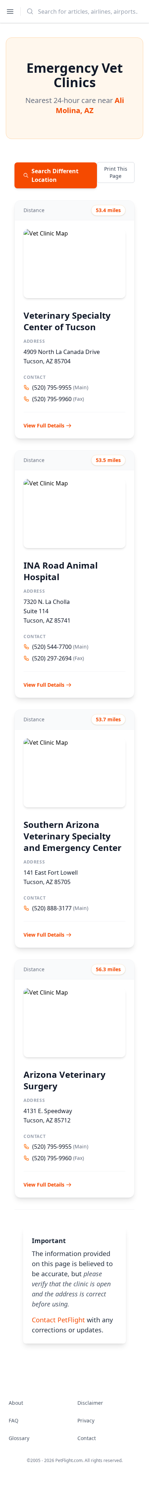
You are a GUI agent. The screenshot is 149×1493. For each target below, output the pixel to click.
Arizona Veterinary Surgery (65, 1080)
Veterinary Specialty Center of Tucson (67, 321)
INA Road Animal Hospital (61, 571)
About (16, 1402)
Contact (86, 1438)
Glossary (19, 1438)
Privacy (85, 1420)
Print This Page (115, 172)
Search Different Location (54, 175)
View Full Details (44, 425)
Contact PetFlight (58, 1319)
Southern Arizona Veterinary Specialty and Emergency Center (73, 836)
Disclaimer (90, 1402)
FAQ (13, 1420)
